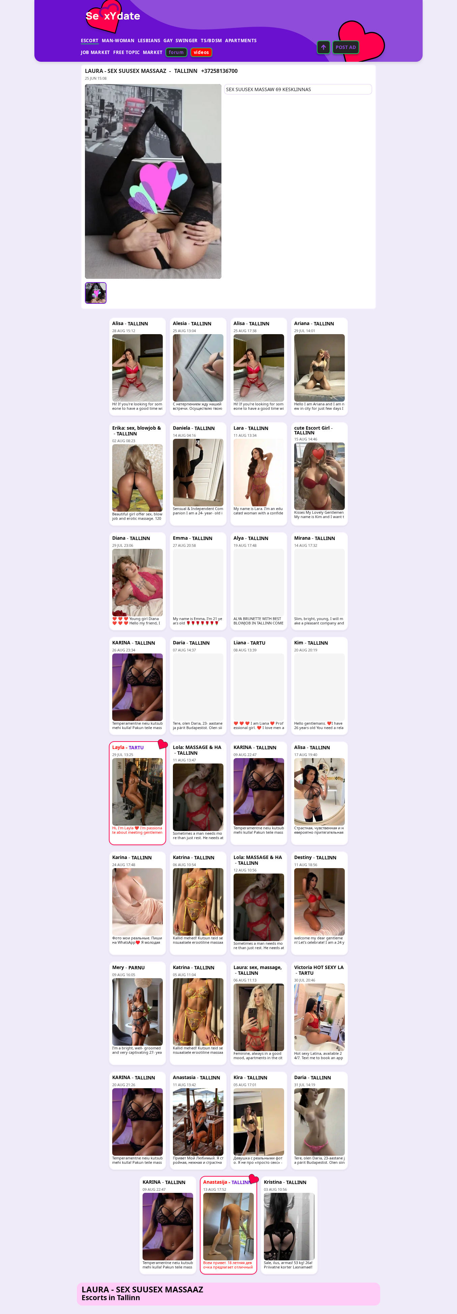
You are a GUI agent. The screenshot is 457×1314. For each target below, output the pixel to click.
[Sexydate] (110, 11)
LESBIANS (149, 40)
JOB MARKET (95, 52)
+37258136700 (219, 71)
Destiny (303, 857)
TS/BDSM (211, 40)
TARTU (258, 643)
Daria (179, 642)
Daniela (181, 428)
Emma (180, 538)
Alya (239, 538)
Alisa (117, 323)
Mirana (302, 538)
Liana (240, 642)
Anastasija (215, 1182)
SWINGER (187, 40)
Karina (119, 857)
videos (201, 52)
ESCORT (90, 40)
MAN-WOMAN (118, 40)
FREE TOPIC (126, 52)
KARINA (121, 642)
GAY (168, 40)
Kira (238, 1077)
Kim (298, 642)
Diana (118, 538)
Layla (118, 747)
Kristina (273, 1182)
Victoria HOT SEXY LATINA (319, 969)
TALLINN (185, 71)
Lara (239, 428)
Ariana (301, 323)
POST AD (346, 47)
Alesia (180, 323)
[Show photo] (95, 293)
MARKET (152, 52)
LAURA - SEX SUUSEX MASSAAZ (125, 71)
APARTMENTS (241, 40)
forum (176, 52)
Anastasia (184, 1077)
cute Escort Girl (312, 428)
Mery (118, 967)
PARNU (136, 967)
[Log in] (323, 47)
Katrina (181, 857)
